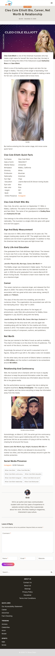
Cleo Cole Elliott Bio (23, 470)
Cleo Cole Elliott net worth (32, 478)
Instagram (22, 196)
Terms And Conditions (27, 598)
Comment (7, 533)
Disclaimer (27, 595)
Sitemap (27, 589)
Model (4, 634)
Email (23, 558)
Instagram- (8, 465)
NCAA (4, 645)
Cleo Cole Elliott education (33, 474)
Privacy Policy (27, 592)
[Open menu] (51, 2)
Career (4, 610)
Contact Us (27, 582)
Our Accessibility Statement (12, 606)
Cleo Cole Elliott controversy (14, 474)
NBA (3, 642)
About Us (27, 586)
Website (41, 558)
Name (5, 558)
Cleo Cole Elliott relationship (13, 481)
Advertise (5, 613)
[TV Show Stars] (9, 3)
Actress (4, 624)
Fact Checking (7, 616)
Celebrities (27, 6)
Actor (4, 630)
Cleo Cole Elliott (10, 470)
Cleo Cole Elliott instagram (13, 478)
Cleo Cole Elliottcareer (32, 481)
